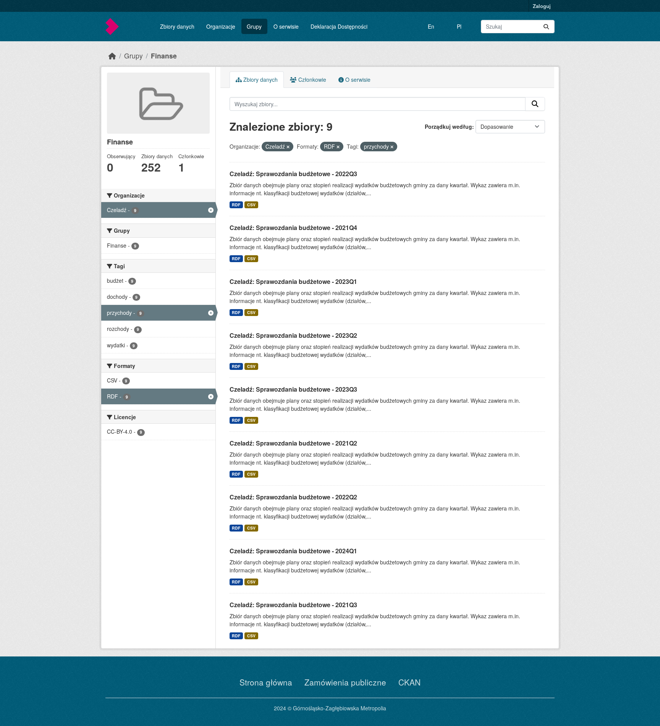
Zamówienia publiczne (345, 682)
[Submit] (546, 26)
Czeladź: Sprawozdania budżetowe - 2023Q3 (293, 389)
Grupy (254, 26)
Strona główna (265, 682)
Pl (459, 26)
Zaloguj (542, 6)
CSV (251, 204)
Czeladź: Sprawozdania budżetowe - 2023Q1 (293, 281)
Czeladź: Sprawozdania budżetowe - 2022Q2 (293, 497)
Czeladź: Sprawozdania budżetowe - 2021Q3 (293, 604)
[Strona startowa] (112, 55)
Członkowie (311, 79)
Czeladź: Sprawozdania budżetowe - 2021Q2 (293, 443)
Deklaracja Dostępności (339, 26)
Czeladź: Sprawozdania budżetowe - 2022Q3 (293, 173)
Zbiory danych (177, 26)
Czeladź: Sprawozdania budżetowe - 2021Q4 (293, 227)
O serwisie (286, 26)
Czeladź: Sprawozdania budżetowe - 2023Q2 (293, 335)
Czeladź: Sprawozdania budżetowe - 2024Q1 (293, 550)
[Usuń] (288, 147)
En (431, 26)
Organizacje (220, 26)
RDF (236, 204)
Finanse (164, 55)
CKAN (409, 682)
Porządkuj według (448, 126)
